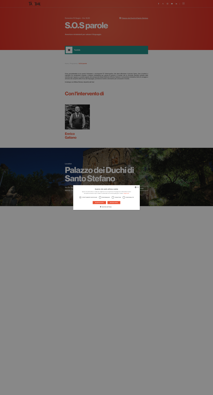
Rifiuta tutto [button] (114, 202)
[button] (106, 207)
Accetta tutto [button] (99, 202)
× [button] (138, 187)
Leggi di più (126, 193)
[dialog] (106, 197)
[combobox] (135, 187)
